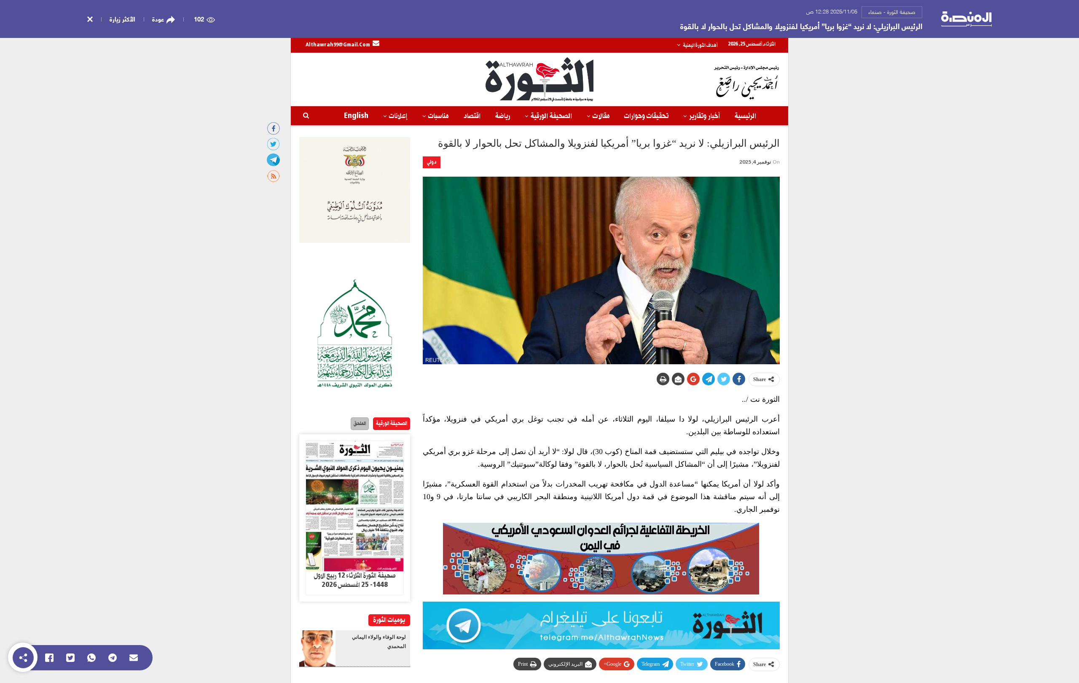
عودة (158, 18)
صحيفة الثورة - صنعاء (891, 11)
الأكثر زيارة (122, 18)
